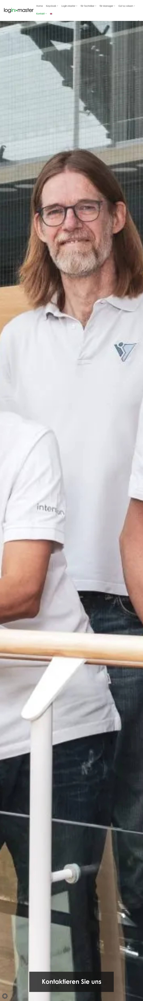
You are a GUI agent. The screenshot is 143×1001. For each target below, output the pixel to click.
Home (39, 6)
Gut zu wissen (125, 6)
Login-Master (68, 6)
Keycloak (51, 6)
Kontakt (40, 14)
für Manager (106, 6)
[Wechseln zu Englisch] (51, 16)
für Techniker (87, 6)
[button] (5, 996)
